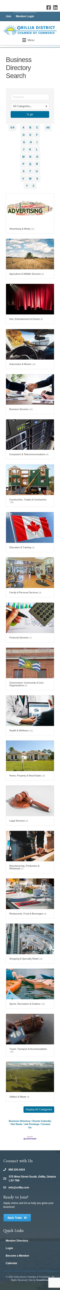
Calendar (11, 1263)
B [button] (30, 127)
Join (8, 16)
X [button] (37, 178)
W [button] (30, 178)
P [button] (23, 164)
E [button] (30, 134)
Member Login (25, 16)
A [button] (23, 127)
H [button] (31, 142)
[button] (39, 1109)
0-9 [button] (12, 127)
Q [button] (30, 164)
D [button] (24, 134)
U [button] (37, 171)
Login (9, 1248)
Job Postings (31, 1124)
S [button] (23, 171)
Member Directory (17, 1240)
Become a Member (17, 1255)
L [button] (37, 149)
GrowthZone (42, 1280)
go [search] (31, 114)
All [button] (48, 127)
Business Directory (19, 1121)
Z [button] (33, 185)
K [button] (30, 149)
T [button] (30, 171)
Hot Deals (16, 1124)
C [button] (37, 127)
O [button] (37, 156)
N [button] (30, 156)
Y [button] (27, 185)
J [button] (23, 149)
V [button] (23, 178)
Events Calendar (41, 1121)
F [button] (37, 134)
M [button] (23, 156)
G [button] (24, 142)
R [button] (37, 164)
